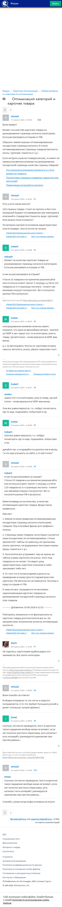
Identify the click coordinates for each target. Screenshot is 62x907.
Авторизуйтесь (18, 818)
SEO (4, 834)
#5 (35, 425)
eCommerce (8, 851)
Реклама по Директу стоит (44, 374)
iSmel (14, 717)
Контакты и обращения (14, 877)
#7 (35, 646)
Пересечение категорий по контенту (24, 185)
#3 (35, 321)
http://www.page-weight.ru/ (21, 670)
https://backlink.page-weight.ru (20, 672)
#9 (35, 720)
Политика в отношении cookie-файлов (21, 869)
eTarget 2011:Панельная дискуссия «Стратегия (25, 233)
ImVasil (15, 116)
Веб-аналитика (10, 842)
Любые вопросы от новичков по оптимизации (30, 92)
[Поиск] (46, 4)
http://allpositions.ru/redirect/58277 (37, 300)
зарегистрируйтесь (41, 818)
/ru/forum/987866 (10, 677)
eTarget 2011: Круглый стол (17, 236)
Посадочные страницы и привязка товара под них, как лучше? (32, 179)
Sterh (14, 643)
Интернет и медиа (11, 847)
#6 (35, 466)
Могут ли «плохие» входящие (43, 236)
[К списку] (9, 99)
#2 (35, 249)
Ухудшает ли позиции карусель (19, 370)
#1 (35, 199)
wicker (14, 317)
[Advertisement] (31, 16)
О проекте (8, 856)
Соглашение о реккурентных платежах (21, 873)
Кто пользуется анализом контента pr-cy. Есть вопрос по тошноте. (30, 171)
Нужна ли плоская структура (18, 374)
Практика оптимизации (25, 90)
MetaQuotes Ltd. (21, 885)
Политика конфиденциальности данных (22, 864)
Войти (55, 3)
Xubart (14, 246)
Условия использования (14, 860)
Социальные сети (11, 838)
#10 (35, 770)
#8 (35, 690)
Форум (6, 90)
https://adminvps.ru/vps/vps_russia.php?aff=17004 (23, 757)
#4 (35, 387)
